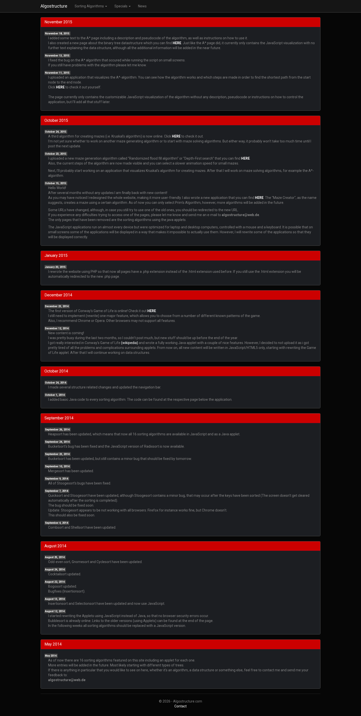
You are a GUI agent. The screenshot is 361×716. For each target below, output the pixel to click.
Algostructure (54, 6)
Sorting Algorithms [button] (90, 6)
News (142, 6)
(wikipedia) (129, 343)
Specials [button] (121, 6)
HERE (177, 43)
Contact (180, 706)
